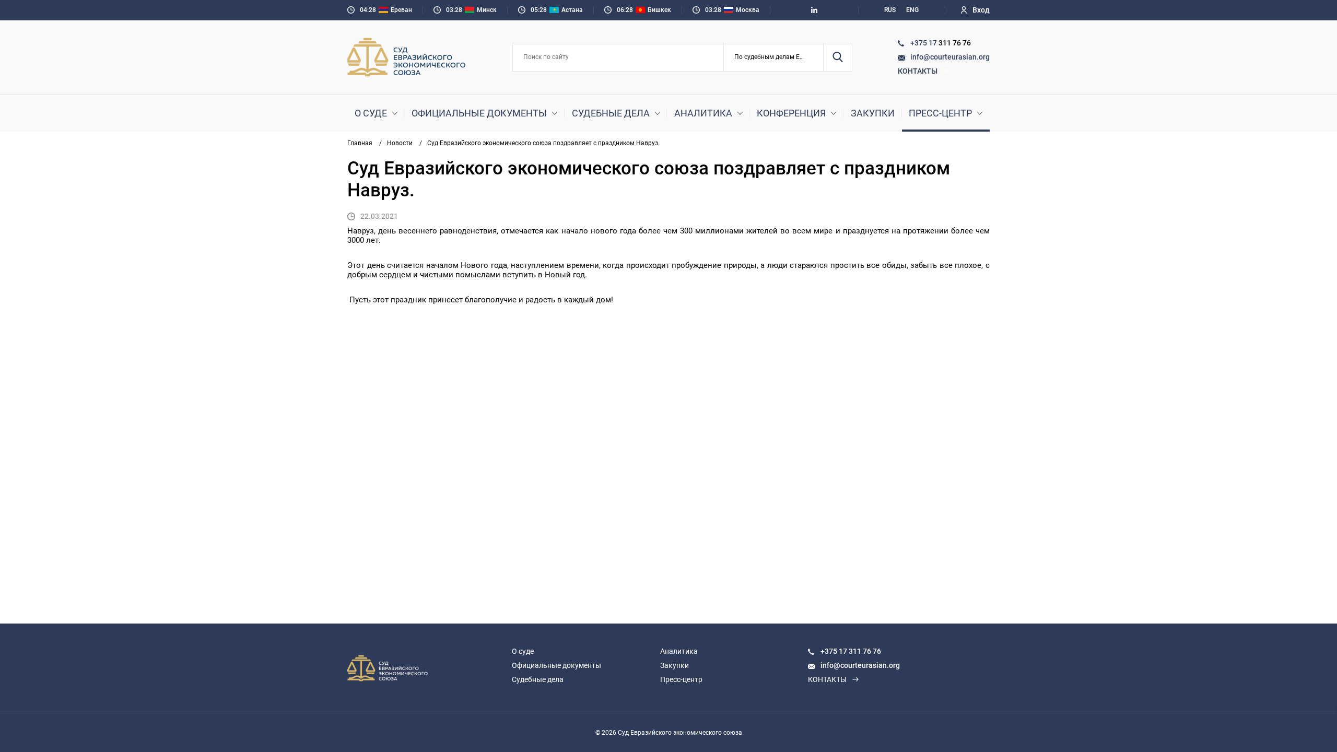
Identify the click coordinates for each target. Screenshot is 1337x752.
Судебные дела (611, 113)
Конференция (791, 113)
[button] (774, 57)
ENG (912, 10)
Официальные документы (479, 113)
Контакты (917, 71)
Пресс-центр (940, 113)
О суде (371, 113)
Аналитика (703, 113)
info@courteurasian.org (950, 57)
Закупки (873, 113)
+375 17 (924, 43)
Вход (981, 10)
